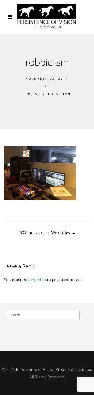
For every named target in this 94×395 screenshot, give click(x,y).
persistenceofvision (47, 94)
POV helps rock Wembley (47, 232)
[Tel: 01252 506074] (46, 14)
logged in (37, 279)
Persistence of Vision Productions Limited (54, 369)
